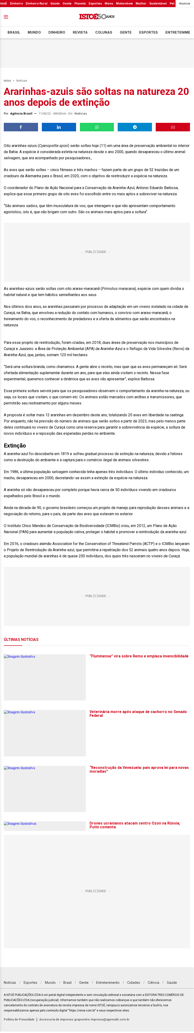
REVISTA (80, 32)
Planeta (80, 3)
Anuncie (184, 3)
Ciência (153, 982)
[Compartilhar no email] (173, 127)
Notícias (21, 80)
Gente (67, 3)
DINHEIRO (56, 32)
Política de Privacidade (19, 1019)
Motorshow (124, 3)
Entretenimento (108, 982)
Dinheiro (16, 3)
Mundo (34, 32)
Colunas (103, 32)
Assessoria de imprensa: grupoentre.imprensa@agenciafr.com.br (84, 1019)
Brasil (14, 32)
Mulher (141, 3)
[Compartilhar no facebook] (21, 127)
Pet (172, 3)
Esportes (95, 3)
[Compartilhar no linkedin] (59, 127)
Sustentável (158, 3)
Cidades (133, 982)
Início (7, 80)
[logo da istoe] (97, 17)
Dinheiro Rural (36, 3)
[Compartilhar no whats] (97, 127)
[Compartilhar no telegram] (135, 127)
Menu (109, 3)
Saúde (55, 3)
